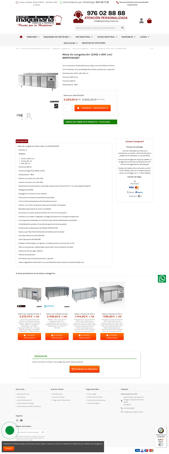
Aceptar (8, 449)
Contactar (21, 397)
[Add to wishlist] (26, 310)
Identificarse (57, 394)
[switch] (160, 444)
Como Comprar (58, 397)
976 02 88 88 (128, 408)
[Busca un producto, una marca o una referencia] (122, 28)
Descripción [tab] (21, 141)
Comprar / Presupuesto (94, 108)
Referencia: (68, 95)
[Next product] (152, 49)
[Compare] (29, 310)
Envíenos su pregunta (86, 369)
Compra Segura (93, 403)
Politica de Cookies (94, 397)
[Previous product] (151, 49)
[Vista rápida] (33, 310)
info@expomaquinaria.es (133, 412)
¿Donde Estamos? (24, 400)
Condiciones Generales (96, 400)
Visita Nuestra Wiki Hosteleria (29, 406)
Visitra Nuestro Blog (25, 403)
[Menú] (165, 427)
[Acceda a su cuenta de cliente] (141, 20)
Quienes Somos (23, 394)
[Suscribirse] (42, 432)
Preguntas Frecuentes (61, 400)
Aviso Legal (91, 394)
